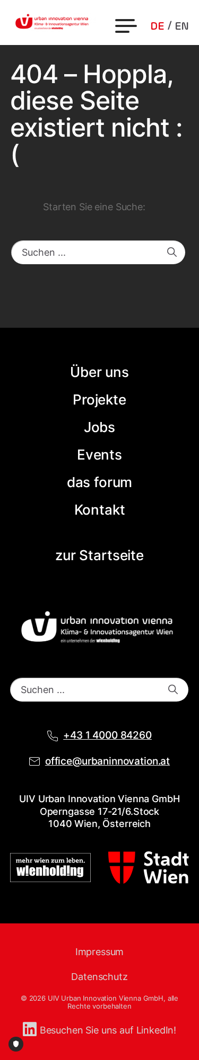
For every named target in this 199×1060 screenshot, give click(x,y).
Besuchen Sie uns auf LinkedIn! (108, 1030)
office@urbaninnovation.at (107, 761)
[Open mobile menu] (127, 26)
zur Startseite (99, 555)
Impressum (99, 951)
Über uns (99, 372)
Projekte (99, 399)
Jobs (99, 427)
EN (182, 26)
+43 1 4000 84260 (107, 735)
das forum (100, 482)
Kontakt (99, 509)
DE (157, 26)
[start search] (172, 252)
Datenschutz (99, 976)
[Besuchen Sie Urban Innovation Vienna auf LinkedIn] (31, 1030)
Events (99, 454)
